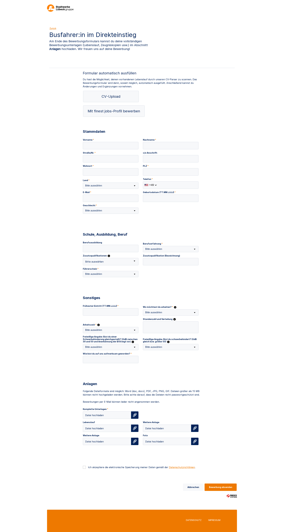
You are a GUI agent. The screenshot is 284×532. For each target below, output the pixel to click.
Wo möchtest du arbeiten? (158, 307)
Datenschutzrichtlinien (182, 467)
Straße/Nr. (89, 153)
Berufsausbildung (92, 242)
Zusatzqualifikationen (95, 256)
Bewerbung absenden (220, 487)
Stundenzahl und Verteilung (158, 319)
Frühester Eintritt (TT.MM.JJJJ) (100, 306)
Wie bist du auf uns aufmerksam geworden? (107, 354)
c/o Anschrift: (150, 153)
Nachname (149, 140)
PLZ (146, 166)
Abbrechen (193, 487)
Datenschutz (193, 520)
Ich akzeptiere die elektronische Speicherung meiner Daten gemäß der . (141, 467)
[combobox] (110, 186)
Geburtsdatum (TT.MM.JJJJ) (159, 192)
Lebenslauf (89, 422)
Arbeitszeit (89, 325)
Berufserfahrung (153, 244)
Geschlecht (90, 205)
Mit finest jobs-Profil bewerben (114, 111)
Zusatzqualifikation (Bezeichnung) (161, 256)
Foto (145, 435)
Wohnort (88, 166)
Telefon (148, 179)
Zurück (53, 28)
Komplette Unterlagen (95, 409)
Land (86, 180)
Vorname (88, 140)
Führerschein (91, 269)
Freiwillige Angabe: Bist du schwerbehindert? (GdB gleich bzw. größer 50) (170, 340)
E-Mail (87, 192)
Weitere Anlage (151, 422)
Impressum (214, 520)
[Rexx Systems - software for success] (232, 496)
